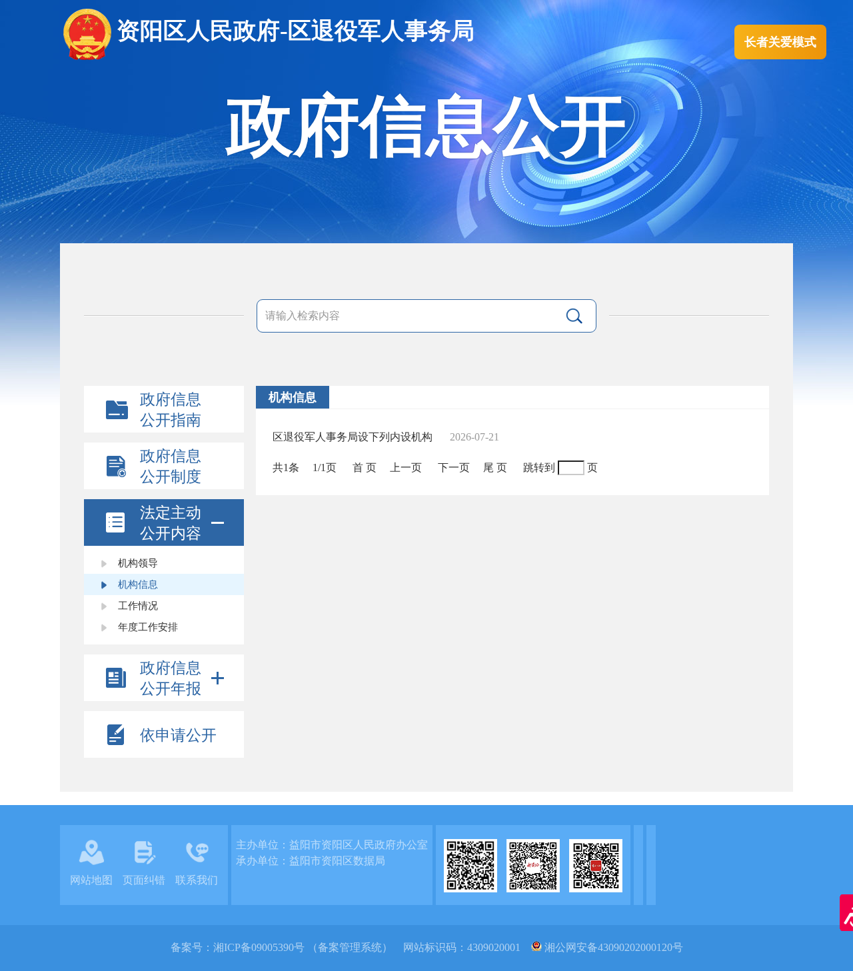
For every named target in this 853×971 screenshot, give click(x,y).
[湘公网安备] (536, 947)
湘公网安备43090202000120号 (613, 947)
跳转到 (539, 467)
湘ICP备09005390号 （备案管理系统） (303, 947)
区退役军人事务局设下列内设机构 (359, 437)
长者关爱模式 (780, 42)
